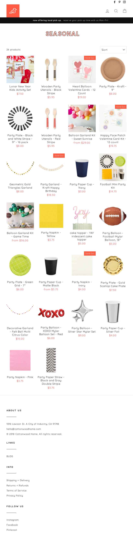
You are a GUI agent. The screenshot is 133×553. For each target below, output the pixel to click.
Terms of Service (16, 490)
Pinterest (11, 529)
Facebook (12, 524)
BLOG (9, 456)
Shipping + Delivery (18, 480)
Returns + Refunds (17, 485)
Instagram (12, 519)
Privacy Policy (14, 495)
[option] (66, 20)
